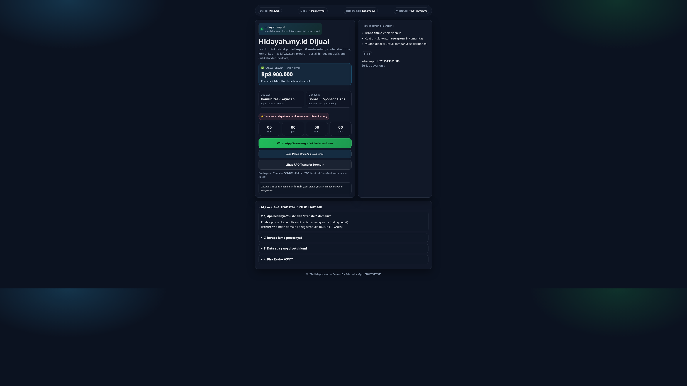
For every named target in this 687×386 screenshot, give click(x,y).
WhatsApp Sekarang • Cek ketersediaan (305, 143)
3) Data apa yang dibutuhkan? (285, 248)
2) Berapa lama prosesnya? (283, 238)
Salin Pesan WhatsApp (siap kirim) (305, 154)
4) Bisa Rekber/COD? (278, 259)
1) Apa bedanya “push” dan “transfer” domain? (297, 216)
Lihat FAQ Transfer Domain (305, 165)
